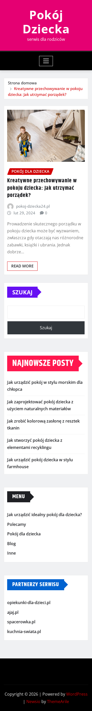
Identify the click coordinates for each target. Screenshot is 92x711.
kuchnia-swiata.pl (24, 631)
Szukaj (22, 292)
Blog (11, 543)
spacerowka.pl (21, 622)
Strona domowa (22, 82)
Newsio (33, 701)
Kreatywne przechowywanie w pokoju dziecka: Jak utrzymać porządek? (42, 188)
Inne (11, 553)
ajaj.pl (12, 612)
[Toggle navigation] (46, 61)
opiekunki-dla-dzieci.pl (28, 602)
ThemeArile (58, 701)
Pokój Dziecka (46, 22)
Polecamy (16, 524)
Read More (22, 265)
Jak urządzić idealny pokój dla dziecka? (44, 514)
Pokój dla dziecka (24, 534)
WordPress (77, 694)
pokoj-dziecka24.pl (33, 206)
